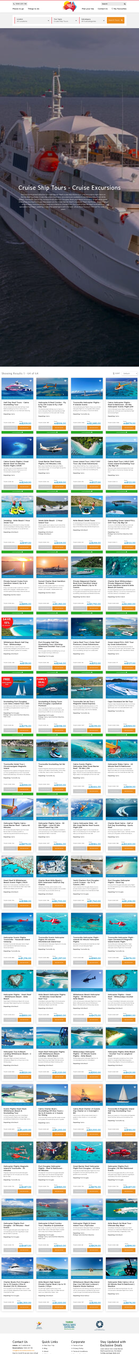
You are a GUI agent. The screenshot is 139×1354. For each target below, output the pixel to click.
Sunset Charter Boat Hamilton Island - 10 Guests (51, 582)
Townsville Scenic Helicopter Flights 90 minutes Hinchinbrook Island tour (51, 939)
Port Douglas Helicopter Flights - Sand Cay (119, 881)
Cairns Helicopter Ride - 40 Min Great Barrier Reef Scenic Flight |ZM (86, 825)
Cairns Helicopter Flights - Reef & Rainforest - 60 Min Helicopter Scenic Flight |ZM (120, 404)
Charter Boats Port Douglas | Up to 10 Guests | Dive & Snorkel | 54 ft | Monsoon (17, 1284)
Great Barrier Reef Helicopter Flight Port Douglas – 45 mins (86, 1167)
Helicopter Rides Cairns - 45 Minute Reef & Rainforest (120, 765)
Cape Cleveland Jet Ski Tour (120, 702)
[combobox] (64, 20)
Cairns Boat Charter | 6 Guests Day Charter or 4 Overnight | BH (86, 1111)
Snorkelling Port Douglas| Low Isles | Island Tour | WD (16, 703)
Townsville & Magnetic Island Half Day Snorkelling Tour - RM (121, 1111)
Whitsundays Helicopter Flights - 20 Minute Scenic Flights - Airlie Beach (84, 1054)
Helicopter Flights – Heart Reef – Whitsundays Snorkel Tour (120, 997)
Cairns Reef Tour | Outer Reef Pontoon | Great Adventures (86, 643)
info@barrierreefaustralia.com (23, 1350)
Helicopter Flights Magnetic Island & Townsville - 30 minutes (16, 1168)
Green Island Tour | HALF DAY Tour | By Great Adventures (86, 462)
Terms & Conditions (80, 1351)
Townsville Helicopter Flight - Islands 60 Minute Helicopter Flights (86, 939)
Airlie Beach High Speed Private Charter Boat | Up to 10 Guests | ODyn (52, 1284)
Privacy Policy (78, 1348)
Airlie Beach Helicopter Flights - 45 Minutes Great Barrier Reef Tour (52, 997)
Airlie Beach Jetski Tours (84, 521)
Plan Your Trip (49, 1345)
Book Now (24, 427)
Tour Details (10, 427)
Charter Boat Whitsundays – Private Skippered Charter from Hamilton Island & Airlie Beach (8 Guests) (121, 584)
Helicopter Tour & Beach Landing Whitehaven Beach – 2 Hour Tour (17, 1054)
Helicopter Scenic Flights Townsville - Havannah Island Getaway (17, 939)
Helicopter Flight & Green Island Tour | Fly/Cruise (84, 1224)
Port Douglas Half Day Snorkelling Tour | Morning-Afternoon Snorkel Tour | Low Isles (51, 645)
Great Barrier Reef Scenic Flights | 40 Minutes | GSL (49, 462)
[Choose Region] (33, 20)
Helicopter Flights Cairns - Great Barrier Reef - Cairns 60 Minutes (17, 825)
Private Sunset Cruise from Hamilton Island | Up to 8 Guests (16, 583)
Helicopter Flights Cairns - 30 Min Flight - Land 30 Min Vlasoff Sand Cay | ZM (51, 825)
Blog (45, 1348)
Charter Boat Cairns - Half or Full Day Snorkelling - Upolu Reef (120, 825)
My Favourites (119, 9)
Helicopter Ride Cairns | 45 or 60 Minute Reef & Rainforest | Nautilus (121, 1284)
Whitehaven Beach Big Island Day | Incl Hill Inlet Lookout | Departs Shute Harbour (86, 1284)
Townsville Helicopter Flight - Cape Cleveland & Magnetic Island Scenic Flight (121, 939)
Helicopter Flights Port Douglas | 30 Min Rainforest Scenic (120, 1168)
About (46, 1351)
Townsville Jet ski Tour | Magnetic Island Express (84, 703)
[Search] (124, 4)
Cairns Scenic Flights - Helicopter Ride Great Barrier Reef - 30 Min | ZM (86, 766)
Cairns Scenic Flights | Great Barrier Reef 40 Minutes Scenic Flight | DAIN (16, 463)
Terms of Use (78, 1345)
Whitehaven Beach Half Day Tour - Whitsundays (16, 643)
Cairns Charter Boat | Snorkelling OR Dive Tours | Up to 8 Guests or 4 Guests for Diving (50, 1112)
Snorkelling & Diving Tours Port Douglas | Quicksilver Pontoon (50, 704)
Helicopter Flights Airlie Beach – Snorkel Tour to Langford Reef (121, 1054)
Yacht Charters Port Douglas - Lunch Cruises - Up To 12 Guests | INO (86, 882)
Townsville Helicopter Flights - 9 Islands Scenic (87, 403)
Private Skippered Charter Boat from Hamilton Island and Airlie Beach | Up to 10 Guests (85, 584)
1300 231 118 (21, 4)
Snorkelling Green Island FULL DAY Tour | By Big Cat (121, 522)
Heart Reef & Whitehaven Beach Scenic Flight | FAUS (15, 881)
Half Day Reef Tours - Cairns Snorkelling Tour (16, 403)
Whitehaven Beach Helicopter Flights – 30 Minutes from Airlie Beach (86, 997)
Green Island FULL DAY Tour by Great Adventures (121, 643)
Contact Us (103, 9)
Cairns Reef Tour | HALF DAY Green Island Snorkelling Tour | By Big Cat (121, 463)
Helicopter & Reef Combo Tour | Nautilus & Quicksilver (51, 1224)
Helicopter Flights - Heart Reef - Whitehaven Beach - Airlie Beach (17, 997)
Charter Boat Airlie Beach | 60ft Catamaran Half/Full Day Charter (51, 882)
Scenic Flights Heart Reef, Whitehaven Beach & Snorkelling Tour (15, 1111)
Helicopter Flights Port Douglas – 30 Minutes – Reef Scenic (16, 1225)
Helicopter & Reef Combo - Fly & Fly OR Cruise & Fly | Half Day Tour (52, 404)
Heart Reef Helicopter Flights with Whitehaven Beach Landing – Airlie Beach (51, 1054)
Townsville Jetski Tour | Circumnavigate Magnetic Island (15, 766)
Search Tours (114, 20)
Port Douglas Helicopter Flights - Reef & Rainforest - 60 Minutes (50, 1168)
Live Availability (17, 432)
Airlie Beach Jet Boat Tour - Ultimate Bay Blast (120, 1224)
